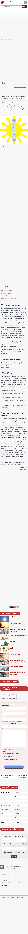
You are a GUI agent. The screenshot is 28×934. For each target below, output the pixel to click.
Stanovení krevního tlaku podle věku (18, 630)
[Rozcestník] (25, 2)
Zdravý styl (18, 792)
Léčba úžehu (4, 296)
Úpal (11, 648)
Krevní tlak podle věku (17, 666)
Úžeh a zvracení (15, 654)
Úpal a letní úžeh (15, 617)
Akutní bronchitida (21, 775)
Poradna (17, 809)
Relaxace (17, 801)
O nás (3, 875)
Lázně (2, 818)
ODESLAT (14, 856)
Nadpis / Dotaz (6, 705)
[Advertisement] (14, 23)
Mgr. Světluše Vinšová (20, 87)
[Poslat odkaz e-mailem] (16, 608)
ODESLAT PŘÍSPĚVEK (14, 767)
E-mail (3, 716)
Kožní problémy (5, 805)
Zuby (2, 813)
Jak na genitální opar (7, 775)
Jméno (4, 711)
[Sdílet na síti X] (12, 608)
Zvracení (12, 642)
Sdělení (4, 729)
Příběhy (17, 813)
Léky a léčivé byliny (6, 809)
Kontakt (17, 822)
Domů (2, 39)
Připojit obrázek (7, 756)
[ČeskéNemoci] (9, 4)
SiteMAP (4, 885)
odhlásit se (21, 852)
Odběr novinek (6, 877)
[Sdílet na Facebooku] (10, 608)
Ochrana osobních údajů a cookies (12, 883)
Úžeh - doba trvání (16, 623)
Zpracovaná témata (20, 818)
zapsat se (9, 852)
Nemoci (8, 39)
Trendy (17, 805)
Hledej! (24, 6)
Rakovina (3, 801)
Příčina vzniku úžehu (6, 290)
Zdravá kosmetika (20, 797)
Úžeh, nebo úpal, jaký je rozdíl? (9, 298)
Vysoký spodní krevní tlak (18, 635)
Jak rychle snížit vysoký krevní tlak (17, 673)
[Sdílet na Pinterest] (14, 608)
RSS (3, 888)
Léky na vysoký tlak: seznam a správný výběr (18, 661)
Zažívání (3, 822)
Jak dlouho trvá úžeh (6, 293)
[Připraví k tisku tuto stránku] (18, 608)
